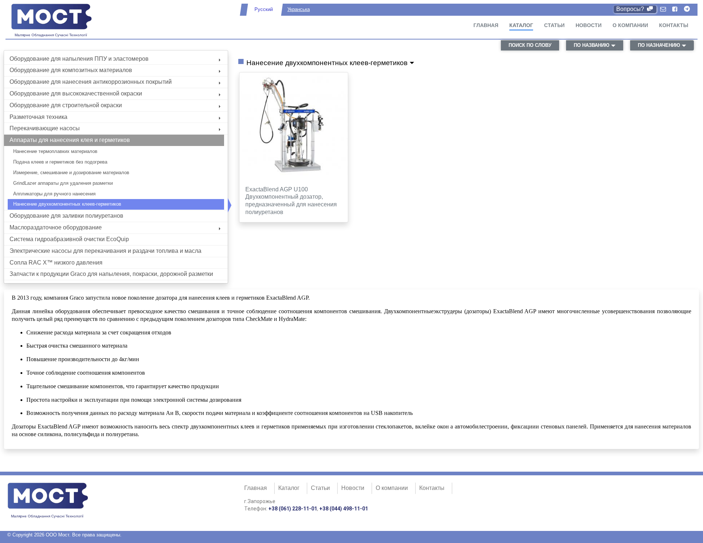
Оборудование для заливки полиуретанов (66, 216)
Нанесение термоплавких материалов (55, 151)
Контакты (673, 25)
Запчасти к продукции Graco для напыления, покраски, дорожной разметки (111, 274)
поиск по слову (530, 45)
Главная (485, 25)
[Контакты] (663, 9)
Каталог (521, 25)
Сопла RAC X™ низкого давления (56, 262)
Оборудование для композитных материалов (71, 70)
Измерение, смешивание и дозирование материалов (71, 172)
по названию (591, 45)
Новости (589, 25)
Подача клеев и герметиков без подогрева (60, 162)
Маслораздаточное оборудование (56, 227)
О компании (630, 25)
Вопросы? (631, 9)
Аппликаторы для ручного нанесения (54, 193)
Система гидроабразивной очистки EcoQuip (69, 239)
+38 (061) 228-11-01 (292, 509)
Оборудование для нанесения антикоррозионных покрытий (91, 82)
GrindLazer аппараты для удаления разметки (63, 183)
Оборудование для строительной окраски (66, 105)
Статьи (554, 25)
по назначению (659, 45)
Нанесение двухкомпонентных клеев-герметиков (67, 204)
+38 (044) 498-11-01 (343, 509)
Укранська (298, 9)
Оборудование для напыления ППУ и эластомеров (79, 59)
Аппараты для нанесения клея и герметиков (70, 140)
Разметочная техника (38, 117)
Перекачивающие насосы (45, 128)
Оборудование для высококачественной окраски (76, 93)
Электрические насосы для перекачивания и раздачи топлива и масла (105, 251)
